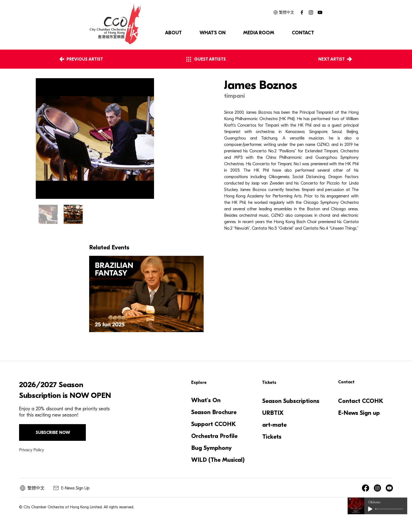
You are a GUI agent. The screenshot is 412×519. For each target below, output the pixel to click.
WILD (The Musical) (217, 459)
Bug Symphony (211, 448)
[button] (173, 33)
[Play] (370, 509)
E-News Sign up (359, 412)
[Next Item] (148, 138)
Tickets (271, 436)
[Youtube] (389, 488)
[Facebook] (365, 488)
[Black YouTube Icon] (320, 12)
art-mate (274, 424)
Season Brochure (214, 412)
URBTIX (272, 412)
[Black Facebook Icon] (302, 12)
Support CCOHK (213, 424)
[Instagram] (311, 12)
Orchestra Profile (214, 436)
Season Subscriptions (290, 401)
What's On (206, 400)
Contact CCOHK (360, 401)
